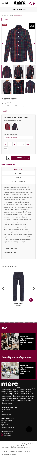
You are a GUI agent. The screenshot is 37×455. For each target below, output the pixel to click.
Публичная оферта (16, 452)
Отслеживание (6, 415)
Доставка (18, 173)
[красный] (7, 126)
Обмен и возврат (18, 182)
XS (5, 144)
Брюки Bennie (18, 303)
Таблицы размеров (7, 427)
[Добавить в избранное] (8, 158)
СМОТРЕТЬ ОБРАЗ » (8, 164)
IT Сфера (27, 448)
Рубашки (9, 15)
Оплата (18, 178)
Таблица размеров (11, 137)
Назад (6, 19)
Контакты (4, 452)
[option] (18, 290)
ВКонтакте (7, 433)
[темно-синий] (15, 126)
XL (23, 144)
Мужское (3, 15)
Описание (18, 169)
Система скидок (7, 420)
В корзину (21, 158)
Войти (3, 411)
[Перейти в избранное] (6, 3)
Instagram (7, 435)
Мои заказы (5, 413)
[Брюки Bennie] (18, 301)
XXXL (6, 148)
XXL (27, 144)
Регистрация (5, 409)
